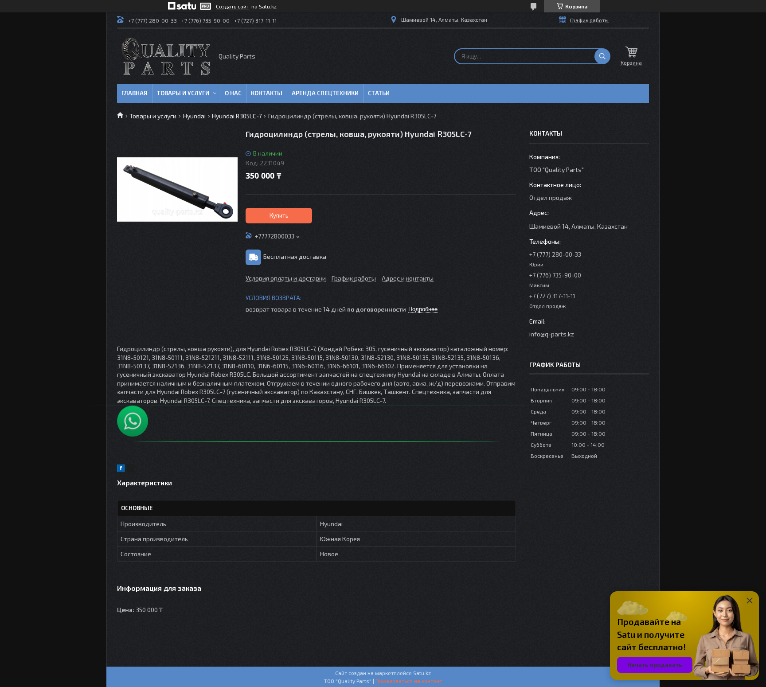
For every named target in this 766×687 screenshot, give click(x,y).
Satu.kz (422, 673)
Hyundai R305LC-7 (237, 116)
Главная (134, 93)
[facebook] (121, 469)
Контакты (266, 93)
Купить (279, 215)
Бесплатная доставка (294, 256)
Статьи (379, 93)
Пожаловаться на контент (408, 681)
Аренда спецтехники (325, 93)
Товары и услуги (183, 93)
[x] (130, 469)
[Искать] (602, 56)
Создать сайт (232, 6)
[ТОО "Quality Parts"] (165, 56)
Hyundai (194, 116)
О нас (233, 93)
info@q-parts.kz (551, 334)
